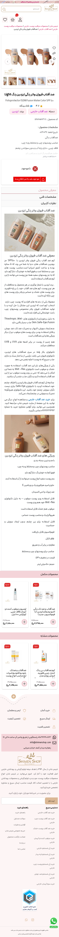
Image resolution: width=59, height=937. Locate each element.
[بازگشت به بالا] (13, 696)
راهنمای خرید (20, 812)
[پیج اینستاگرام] (33, 918)
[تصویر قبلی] (7, 61)
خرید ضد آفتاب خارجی (46, 812)
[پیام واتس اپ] (26, 918)
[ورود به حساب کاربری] (20, 20)
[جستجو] (4, 9)
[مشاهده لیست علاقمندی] (5, 20)
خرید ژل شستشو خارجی (46, 848)
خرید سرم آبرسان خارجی (46, 884)
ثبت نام (51, 801)
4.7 (38, 106)
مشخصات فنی (47, 197)
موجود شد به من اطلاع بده (27, 179)
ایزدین (15, 111)
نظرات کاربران (48, 203)
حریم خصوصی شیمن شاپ (15, 830)
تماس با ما (21, 849)
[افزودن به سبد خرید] (24, 622)
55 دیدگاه (25, 106)
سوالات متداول (19, 818)
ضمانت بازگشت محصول (16, 836)
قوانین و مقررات (19, 824)
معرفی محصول (47, 190)
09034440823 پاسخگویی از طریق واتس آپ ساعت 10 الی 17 (27, 737)
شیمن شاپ (53, 26)
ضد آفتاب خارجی (45, 29)
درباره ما (22, 843)
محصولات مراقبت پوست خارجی (36, 26)
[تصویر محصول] (51, 81)
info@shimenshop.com (40, 742)
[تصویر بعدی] (51, 61)
